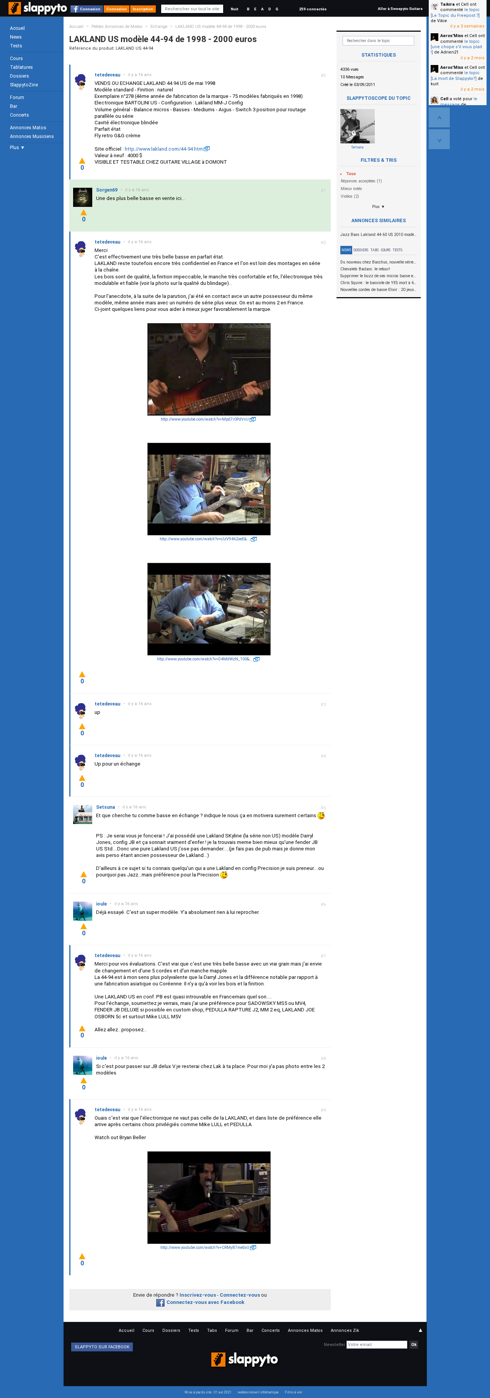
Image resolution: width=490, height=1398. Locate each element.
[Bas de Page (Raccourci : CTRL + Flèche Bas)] (439, 139)
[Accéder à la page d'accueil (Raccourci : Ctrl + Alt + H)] (38, 12)
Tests (16, 46)
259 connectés (313, 9)
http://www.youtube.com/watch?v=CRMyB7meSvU (204, 1247)
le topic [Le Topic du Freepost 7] (455, 12)
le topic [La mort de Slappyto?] (455, 75)
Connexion (90, 9)
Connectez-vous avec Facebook (205, 1302)
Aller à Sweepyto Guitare (400, 9)
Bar (13, 106)
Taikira (447, 4)
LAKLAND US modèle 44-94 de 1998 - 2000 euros (220, 26)
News (16, 37)
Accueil (17, 28)
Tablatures (21, 67)
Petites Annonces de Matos (116, 26)
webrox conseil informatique (258, 1392)
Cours (16, 58)
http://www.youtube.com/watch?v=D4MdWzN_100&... (205, 659)
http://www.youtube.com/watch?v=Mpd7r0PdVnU (205, 419)
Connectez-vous (240, 1295)
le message (458, 101)
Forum (17, 97)
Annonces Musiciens (32, 136)
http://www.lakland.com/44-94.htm (164, 149)
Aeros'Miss (451, 35)
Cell (444, 98)
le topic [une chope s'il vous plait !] (456, 47)
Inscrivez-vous (198, 1295)
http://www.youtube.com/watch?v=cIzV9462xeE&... (205, 538)
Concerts (19, 115)
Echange (158, 26)
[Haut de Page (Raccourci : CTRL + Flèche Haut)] (439, 117)
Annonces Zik (345, 1330)
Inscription (143, 9)
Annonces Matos (28, 127)
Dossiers (19, 76)
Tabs (375, 250)
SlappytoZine (24, 85)
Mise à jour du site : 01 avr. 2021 (208, 1392)
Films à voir (293, 1392)
